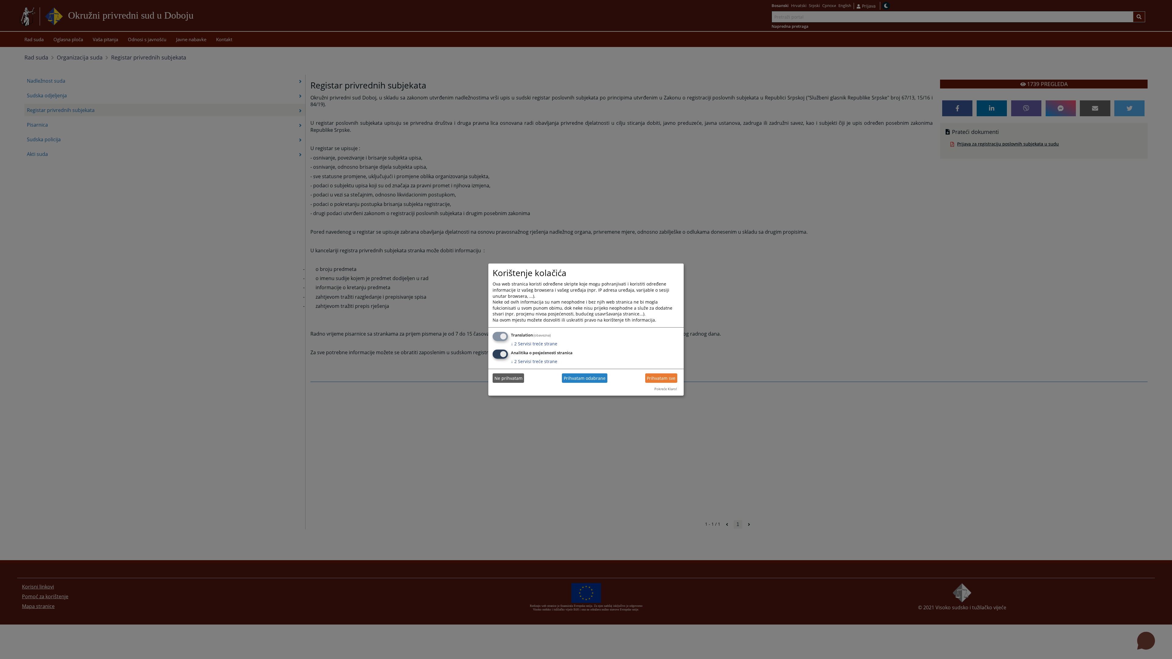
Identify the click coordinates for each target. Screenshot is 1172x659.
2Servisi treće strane (534, 343)
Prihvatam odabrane (585, 378)
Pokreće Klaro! (665, 389)
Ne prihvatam (508, 378)
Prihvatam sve (661, 378)
